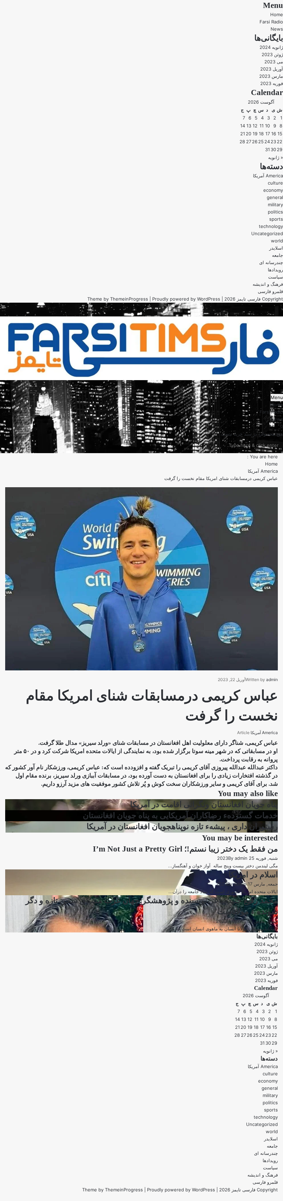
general (275, 197)
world (277, 240)
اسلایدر (276, 248)
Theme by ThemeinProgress (112, 1189)
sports (276, 219)
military (275, 204)
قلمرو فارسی (270, 291)
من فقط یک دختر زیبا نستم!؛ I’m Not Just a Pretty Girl (185, 849)
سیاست (275, 277)
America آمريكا (268, 175)
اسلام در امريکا (253, 874)
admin (272, 679)
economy (273, 190)
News (277, 29)
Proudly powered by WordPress (186, 299)
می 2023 (273, 61)
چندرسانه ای (271, 262)
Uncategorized (267, 233)
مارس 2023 (271, 76)
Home (276, 14)
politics (275, 212)
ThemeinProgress (129, 299)
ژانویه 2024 (271, 47)
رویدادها (275, 269)
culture (275, 183)
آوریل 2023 (271, 69)
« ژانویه (275, 157)
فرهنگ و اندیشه (268, 284)
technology (271, 226)
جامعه (277, 255)
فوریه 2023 (271, 83)
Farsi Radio (271, 21)
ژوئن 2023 (272, 54)
